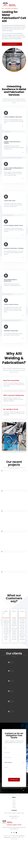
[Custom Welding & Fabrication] (6, 113)
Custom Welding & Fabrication (13, 117)
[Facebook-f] (11, 832)
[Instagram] (14, 832)
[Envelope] (16, 832)
